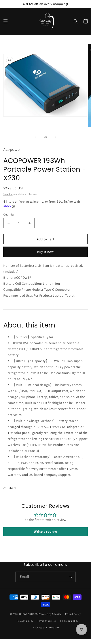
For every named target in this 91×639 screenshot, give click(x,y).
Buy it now (45, 252)
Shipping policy (69, 620)
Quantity (8, 214)
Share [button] (12, 488)
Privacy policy (25, 620)
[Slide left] (36, 137)
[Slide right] (55, 137)
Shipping (8, 194)
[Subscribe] (71, 577)
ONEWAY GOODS (28, 613)
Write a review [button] (45, 531)
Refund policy (73, 613)
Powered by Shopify (49, 613)
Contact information (47, 627)
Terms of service (46, 620)
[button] (5, 21)
